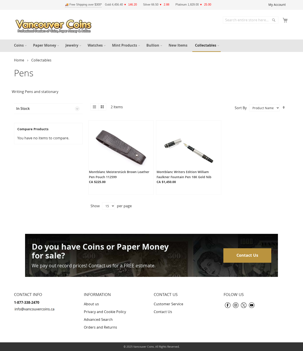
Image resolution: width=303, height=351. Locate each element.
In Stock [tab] (23, 108)
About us (91, 304)
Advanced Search (98, 319)
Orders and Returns (100, 327)
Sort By (241, 107)
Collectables (41, 60)
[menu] (151, 45)
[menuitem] (19, 45)
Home (19, 60)
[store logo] (54, 25)
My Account (277, 4)
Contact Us (247, 255)
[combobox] (250, 20)
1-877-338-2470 (26, 302)
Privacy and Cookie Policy (105, 311)
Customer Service (168, 304)
